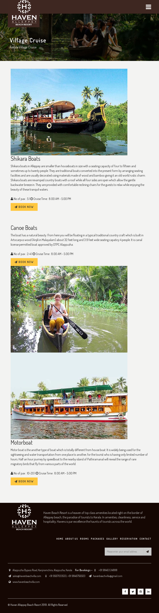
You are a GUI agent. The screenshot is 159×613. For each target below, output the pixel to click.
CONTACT (145, 538)
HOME (59, 538)
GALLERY (112, 538)
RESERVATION (129, 538)
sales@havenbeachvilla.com (27, 576)
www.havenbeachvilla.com (26, 581)
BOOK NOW (26, 206)
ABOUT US (71, 538)
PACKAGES (98, 538)
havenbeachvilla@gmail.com (107, 576)
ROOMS (84, 538)
